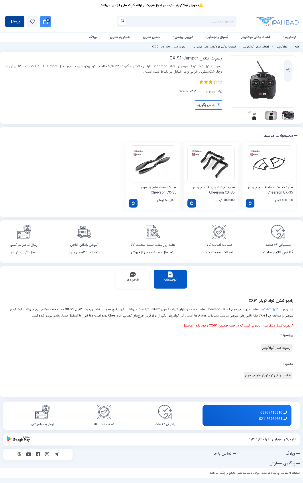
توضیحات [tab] (170, 279)
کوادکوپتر (290, 37)
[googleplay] (18, 439)
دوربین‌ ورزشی (184, 37)
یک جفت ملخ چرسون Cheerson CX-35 (158, 190)
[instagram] (47, 454)
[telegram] (56, 454)
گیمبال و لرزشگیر (218, 37)
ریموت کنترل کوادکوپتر (273, 309)
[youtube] (29, 454)
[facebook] (38, 454)
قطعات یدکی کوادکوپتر (255, 37)
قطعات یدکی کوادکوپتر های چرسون (215, 47)
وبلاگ (93, 37)
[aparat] (19, 454)
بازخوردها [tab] (133, 279)
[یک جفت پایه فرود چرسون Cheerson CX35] (211, 164)
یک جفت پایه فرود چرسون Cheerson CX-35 (213, 190)
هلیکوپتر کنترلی (120, 37)
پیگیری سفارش (282, 463)
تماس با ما (222, 453)
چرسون (210, 91)
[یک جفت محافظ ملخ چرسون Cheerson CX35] (269, 164)
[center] (123, 21)
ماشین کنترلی (151, 37)
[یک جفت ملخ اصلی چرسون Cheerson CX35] (152, 164)
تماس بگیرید (207, 105)
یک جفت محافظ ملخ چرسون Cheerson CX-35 (269, 190)
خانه (297, 47)
